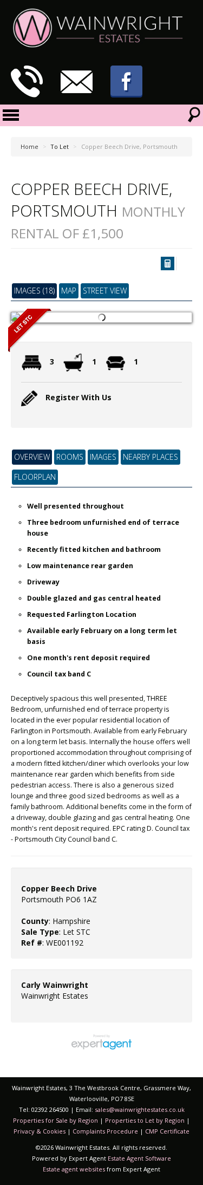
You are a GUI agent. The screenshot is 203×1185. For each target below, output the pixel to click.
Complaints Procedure (105, 1131)
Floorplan (35, 477)
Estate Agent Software (139, 1158)
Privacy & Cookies (40, 1131)
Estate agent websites (74, 1169)
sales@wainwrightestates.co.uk (140, 1109)
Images (103, 457)
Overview (32, 457)
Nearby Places (150, 457)
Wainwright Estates (54, 996)
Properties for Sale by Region (55, 1120)
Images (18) (34, 290)
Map (68, 290)
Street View (105, 290)
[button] (167, 263)
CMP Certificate (167, 1131)
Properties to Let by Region (145, 1120)
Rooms (69, 457)
